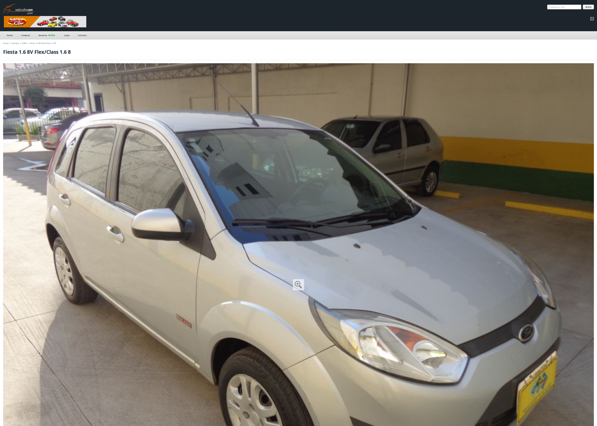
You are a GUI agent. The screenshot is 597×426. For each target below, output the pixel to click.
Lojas (66, 35)
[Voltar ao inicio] (19, 8)
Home (10, 35)
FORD (24, 43)
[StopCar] (45, 21)
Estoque (15, 43)
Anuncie (47, 35)
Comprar (25, 35)
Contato (82, 35)
